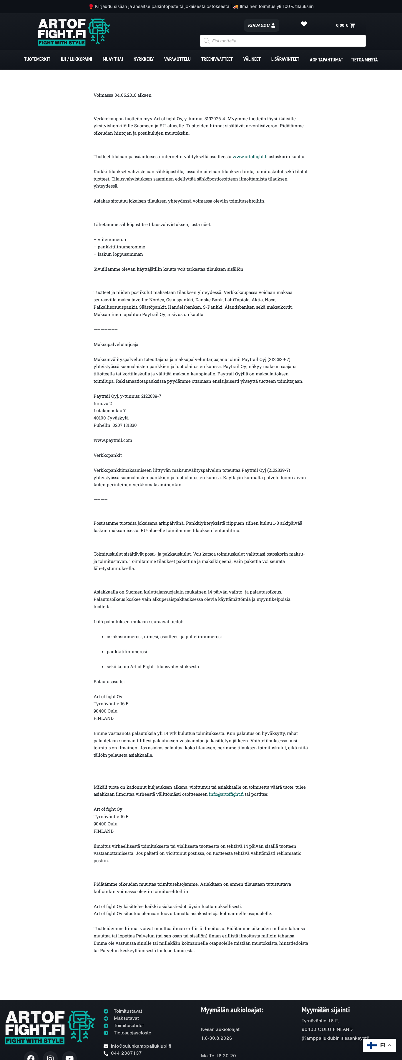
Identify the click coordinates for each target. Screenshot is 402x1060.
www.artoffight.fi (250, 156)
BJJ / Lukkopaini (76, 59)
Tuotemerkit (37, 59)
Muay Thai (113, 59)
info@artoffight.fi (226, 794)
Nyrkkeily (144, 59)
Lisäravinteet (285, 59)
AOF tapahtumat (326, 59)
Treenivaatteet (217, 59)
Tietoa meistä (364, 59)
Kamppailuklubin (321, 1038)
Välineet (252, 59)
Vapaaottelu (177, 59)
